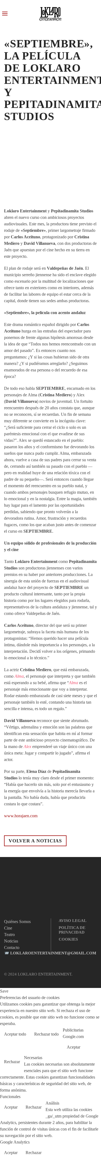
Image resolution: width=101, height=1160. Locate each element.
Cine (8, 928)
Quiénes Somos (17, 921)
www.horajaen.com (20, 815)
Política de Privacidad (72, 929)
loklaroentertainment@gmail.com (53, 953)
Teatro (9, 934)
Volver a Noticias (35, 840)
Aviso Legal (72, 920)
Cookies (68, 939)
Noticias (11, 941)
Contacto (11, 947)
